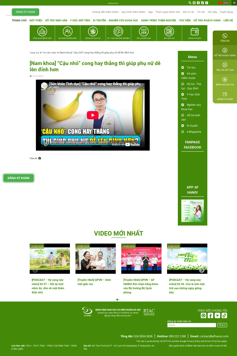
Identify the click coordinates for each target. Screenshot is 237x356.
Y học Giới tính (80, 20)
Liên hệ (228, 20)
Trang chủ (19, 20)
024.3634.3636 (137, 336)
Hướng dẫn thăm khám (105, 12)
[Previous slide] (35, 270)
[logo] (9, 15)
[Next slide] (202, 270)
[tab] (117, 300)
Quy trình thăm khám (133, 12)
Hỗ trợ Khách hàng (207, 20)
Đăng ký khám (25, 12)
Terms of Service (212, 341)
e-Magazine (194, 131)
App (150, 12)
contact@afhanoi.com (209, 336)
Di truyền (99, 20)
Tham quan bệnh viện (167, 12)
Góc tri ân (188, 12)
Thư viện (185, 20)
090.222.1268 (171, 336)
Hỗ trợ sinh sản (56, 20)
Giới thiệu (35, 20)
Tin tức (201, 12)
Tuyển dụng (226, 12)
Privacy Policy (193, 341)
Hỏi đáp (212, 12)
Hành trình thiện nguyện (158, 20)
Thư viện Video (49, 53)
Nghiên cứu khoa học (123, 20)
